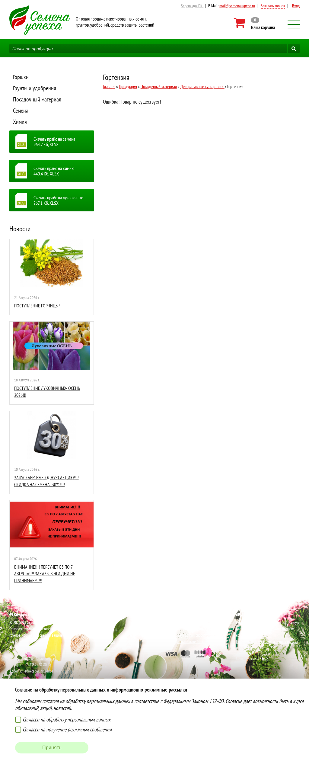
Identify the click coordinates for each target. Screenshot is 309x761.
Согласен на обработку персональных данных (66, 719)
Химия (20, 122)
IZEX (265, 658)
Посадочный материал (37, 99)
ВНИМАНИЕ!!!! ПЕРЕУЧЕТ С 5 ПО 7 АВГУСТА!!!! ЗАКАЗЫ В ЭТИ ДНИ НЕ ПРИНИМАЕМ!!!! (44, 573)
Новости (20, 228)
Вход (296, 5)
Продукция (128, 86)
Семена (20, 110)
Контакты (106, 666)
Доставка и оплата (113, 647)
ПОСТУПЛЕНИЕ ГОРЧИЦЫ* (37, 306)
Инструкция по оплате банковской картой (194, 641)
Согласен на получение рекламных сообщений (67, 729)
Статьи (103, 660)
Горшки (21, 77)
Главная (109, 86)
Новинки (105, 628)
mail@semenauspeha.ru (237, 5)
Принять (51, 747)
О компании (108, 654)
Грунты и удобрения (34, 88)
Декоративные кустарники (202, 86)
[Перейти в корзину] (255, 22)
